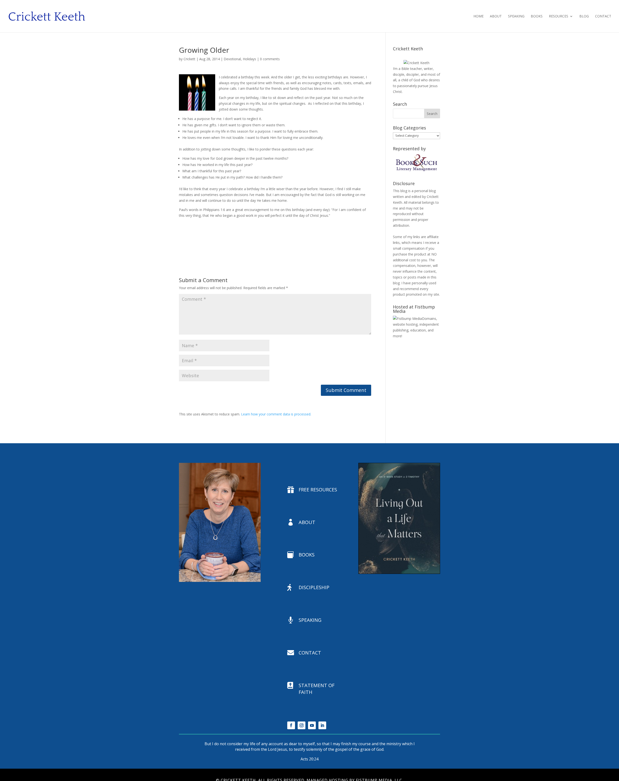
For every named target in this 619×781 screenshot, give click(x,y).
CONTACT (310, 652)
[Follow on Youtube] (312, 725)
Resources (558, 16)
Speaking (516, 16)
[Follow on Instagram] (301, 725)
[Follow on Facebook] (291, 725)
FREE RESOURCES (318, 489)
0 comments (270, 59)
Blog (584, 16)
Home (478, 16)
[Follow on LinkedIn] (322, 725)
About (496, 16)
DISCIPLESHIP (314, 587)
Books (537, 16)
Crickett (189, 59)
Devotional (232, 59)
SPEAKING (310, 620)
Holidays (249, 59)
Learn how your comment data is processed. (276, 414)
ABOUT (307, 522)
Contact (603, 16)
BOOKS (307, 554)
